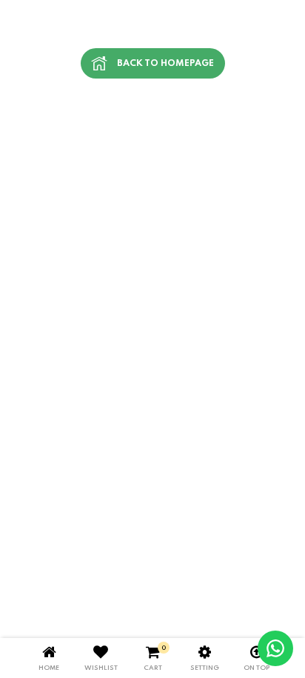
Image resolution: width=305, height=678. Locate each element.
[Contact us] (275, 648)
